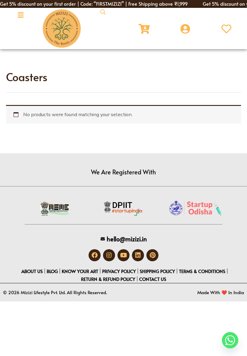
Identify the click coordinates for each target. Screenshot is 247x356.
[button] (20, 15)
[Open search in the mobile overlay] (103, 12)
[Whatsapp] (230, 340)
